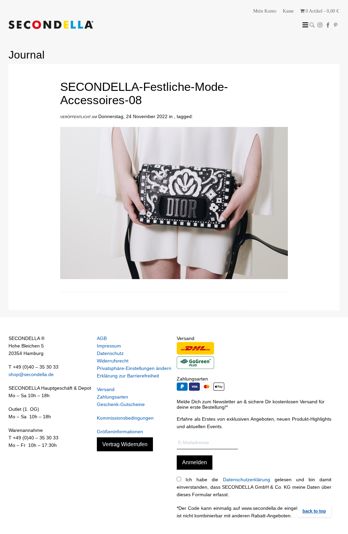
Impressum (109, 346)
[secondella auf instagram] (320, 25)
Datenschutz (110, 353)
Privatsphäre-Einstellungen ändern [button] (134, 368)
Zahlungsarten (112, 397)
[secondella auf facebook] (327, 25)
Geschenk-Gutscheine (121, 404)
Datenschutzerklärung (246, 479)
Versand (106, 389)
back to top (314, 511)
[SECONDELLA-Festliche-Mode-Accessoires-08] (174, 284)
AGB (102, 338)
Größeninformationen (120, 431)
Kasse (288, 11)
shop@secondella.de (31, 374)
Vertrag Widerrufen (124, 444)
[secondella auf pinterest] (335, 25)
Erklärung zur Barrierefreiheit (128, 375)
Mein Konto (264, 11)
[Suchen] (312, 25)
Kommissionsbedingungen (125, 418)
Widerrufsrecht (112, 360)
